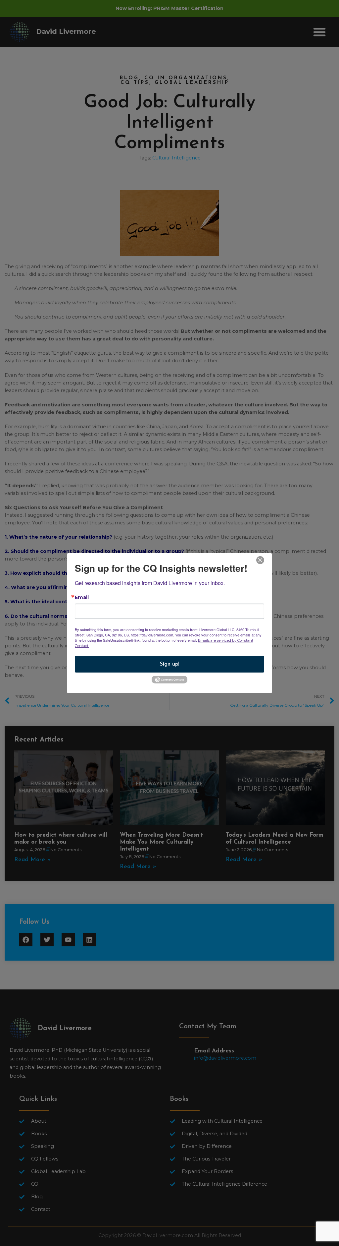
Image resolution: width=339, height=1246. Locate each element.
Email (82, 597)
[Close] (260, 559)
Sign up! (169, 664)
